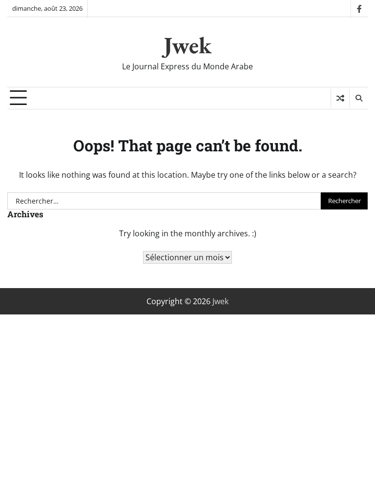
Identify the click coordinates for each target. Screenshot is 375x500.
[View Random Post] (340, 98)
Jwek (187, 45)
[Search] (358, 98)
